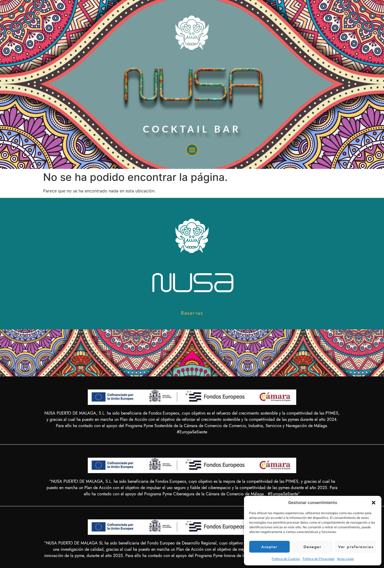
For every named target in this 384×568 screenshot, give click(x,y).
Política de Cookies (286, 559)
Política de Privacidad (318, 559)
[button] (373, 502)
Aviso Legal (345, 559)
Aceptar (269, 547)
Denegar (313, 547)
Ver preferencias (355, 547)
